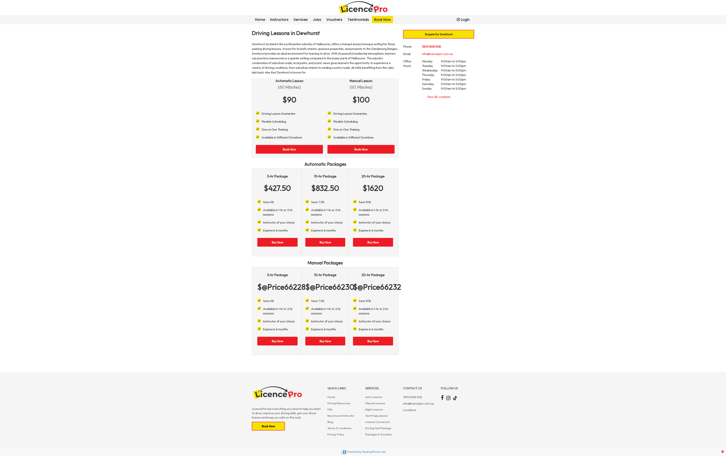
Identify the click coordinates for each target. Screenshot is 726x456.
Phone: (407, 46)
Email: (407, 54)
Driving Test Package (378, 428)
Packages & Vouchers (378, 434)
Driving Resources (338, 403)
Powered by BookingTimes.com (366, 451)
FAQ (330, 409)
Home (260, 19)
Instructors (279, 19)
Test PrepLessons (376, 415)
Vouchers (334, 19)
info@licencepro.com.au (437, 54)
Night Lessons (374, 409)
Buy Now (277, 242)
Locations (409, 410)
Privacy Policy (335, 434)
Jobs (317, 19)
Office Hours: (407, 63)
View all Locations (438, 97)
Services (301, 19)
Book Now (382, 19)
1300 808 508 (431, 46)
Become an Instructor (340, 415)
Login (465, 19)
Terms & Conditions (339, 428)
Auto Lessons (373, 397)
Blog (330, 422)
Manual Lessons (375, 403)
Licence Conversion (377, 422)
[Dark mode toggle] (722, 452)
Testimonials (358, 19)
